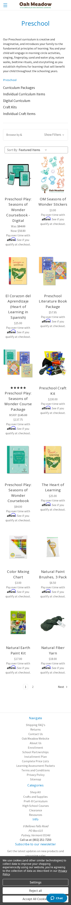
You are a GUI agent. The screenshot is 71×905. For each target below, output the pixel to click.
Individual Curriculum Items (24, 94)
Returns (35, 729)
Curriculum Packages (19, 87)
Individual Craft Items (19, 113)
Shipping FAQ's (35, 725)
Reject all (35, 891)
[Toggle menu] (5, 5)
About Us (35, 743)
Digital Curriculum (16, 100)
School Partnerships (35, 752)
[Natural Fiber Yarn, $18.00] (53, 623)
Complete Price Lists (35, 761)
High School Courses (35, 806)
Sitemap (35, 779)
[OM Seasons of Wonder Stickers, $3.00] (53, 174)
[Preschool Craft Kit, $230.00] (53, 363)
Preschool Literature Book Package (53, 301)
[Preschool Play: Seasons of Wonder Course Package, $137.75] (18, 363)
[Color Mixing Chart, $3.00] (18, 547)
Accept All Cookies (35, 899)
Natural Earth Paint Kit (18, 650)
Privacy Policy (35, 775)
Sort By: (12, 150)
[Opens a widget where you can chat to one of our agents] (56, 898)
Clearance (35, 810)
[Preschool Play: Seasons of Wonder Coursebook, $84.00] (18, 460)
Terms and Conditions (35, 770)
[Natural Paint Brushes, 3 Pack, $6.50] (53, 547)
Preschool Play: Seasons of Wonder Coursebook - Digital (18, 210)
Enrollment (35, 747)
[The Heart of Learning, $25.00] (53, 460)
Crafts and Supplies (35, 797)
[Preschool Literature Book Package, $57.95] (53, 271)
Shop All (35, 792)
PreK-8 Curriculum (36, 801)
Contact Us (35, 734)
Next (61, 687)
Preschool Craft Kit (53, 391)
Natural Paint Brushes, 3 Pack (53, 574)
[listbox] (33, 150)
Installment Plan (35, 756)
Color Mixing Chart (18, 574)
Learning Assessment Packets (35, 766)
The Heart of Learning (53, 487)
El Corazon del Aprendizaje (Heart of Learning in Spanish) (18, 306)
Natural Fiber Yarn (53, 650)
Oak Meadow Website (35, 738)
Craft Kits (10, 107)
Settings (35, 882)
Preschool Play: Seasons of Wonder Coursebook (18, 492)
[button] (35, 134)
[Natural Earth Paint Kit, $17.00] (18, 623)
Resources (35, 815)
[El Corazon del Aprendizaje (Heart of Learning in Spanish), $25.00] (18, 271)
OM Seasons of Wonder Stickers (52, 202)
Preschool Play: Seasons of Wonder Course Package (18, 401)
